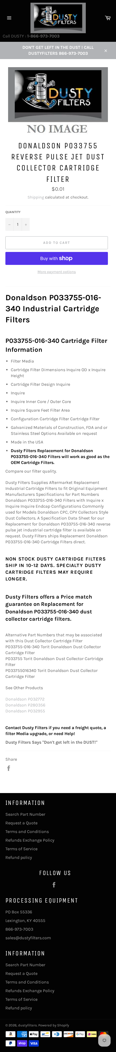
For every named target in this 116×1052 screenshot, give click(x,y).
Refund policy (18, 857)
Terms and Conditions (27, 831)
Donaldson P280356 (25, 705)
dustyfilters (27, 1025)
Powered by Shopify (53, 1025)
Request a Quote (21, 822)
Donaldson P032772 (25, 699)
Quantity (13, 212)
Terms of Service (21, 848)
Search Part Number (25, 814)
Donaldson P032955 (25, 710)
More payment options (56, 271)
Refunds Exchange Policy (29, 840)
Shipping (36, 197)
